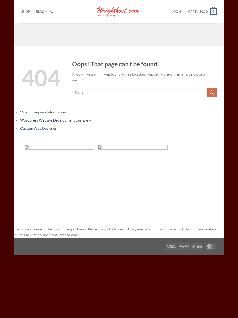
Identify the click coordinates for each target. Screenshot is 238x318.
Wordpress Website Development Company (55, 120)
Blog (40, 12)
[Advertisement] (119, 33)
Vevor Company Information (43, 112)
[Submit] (212, 92)
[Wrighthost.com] (119, 11)
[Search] (52, 11)
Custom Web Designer (38, 128)
